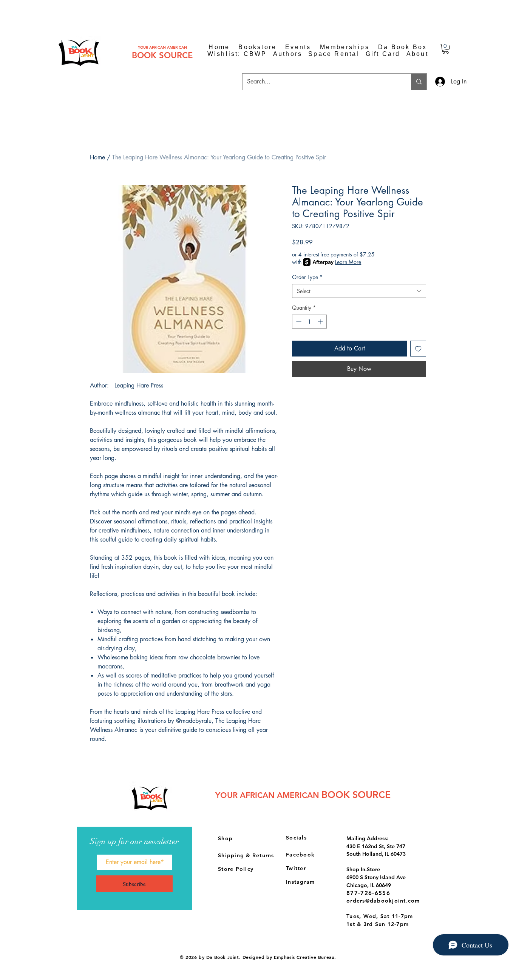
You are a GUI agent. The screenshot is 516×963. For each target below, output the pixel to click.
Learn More (348, 261)
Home (97, 157)
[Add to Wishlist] (418, 348)
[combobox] (359, 291)
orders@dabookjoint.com (383, 900)
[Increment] (321, 321)
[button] (445, 49)
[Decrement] (298, 321)
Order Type (307, 277)
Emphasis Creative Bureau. (305, 957)
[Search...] (418, 82)
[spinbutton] (309, 321)
